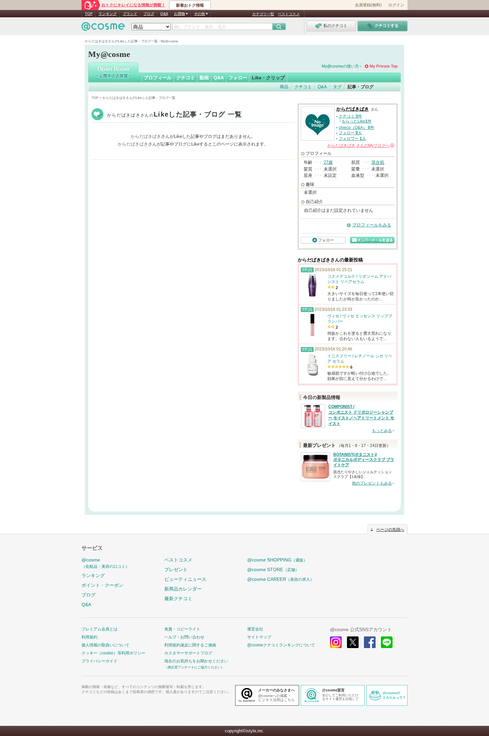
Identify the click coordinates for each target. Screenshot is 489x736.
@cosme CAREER (280, 579)
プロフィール (158, 77)
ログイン (396, 5)
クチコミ (185, 77)
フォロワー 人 (352, 138)
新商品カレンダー (183, 588)
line (387, 642)
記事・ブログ (361, 86)
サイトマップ (259, 637)
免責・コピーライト (182, 629)
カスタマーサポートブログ (188, 653)
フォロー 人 (350, 133)
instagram (336, 642)
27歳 (328, 162)
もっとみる (382, 430)
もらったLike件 (357, 121)
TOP (88, 14)
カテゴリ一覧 (263, 14)
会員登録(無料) (368, 5)
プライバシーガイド (99, 661)
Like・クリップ (268, 77)
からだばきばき (174, 115)
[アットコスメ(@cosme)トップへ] (103, 28)
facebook (370, 642)
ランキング (107, 14)
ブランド (130, 14)
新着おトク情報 (190, 5)
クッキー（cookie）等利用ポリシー (113, 653)
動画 (204, 77)
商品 (284, 86)
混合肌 (377, 162)
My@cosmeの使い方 (340, 66)
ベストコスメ (289, 14)
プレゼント (176, 569)
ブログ (148, 14)
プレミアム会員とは (99, 629)
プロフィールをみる (371, 224)
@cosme (105, 563)
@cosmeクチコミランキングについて (281, 645)
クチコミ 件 (350, 116)
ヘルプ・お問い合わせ (184, 637)
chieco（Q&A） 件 (356, 127)
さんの (360, 145)
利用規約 (89, 637)
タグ (337, 86)
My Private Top (384, 66)
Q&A (164, 14)
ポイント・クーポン (102, 585)
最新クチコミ (178, 598)
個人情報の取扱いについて (105, 645)
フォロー (238, 77)
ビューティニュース (185, 579)
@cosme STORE (273, 569)
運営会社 (255, 629)
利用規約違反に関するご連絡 (190, 645)
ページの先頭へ (390, 529)
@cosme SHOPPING (277, 559)
